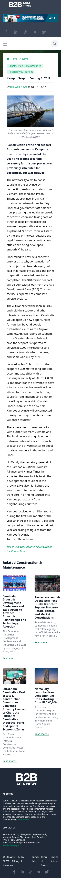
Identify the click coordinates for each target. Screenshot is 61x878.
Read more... (10, 658)
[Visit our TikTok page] (25, 32)
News (25, 58)
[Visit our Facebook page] (6, 32)
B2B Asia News (19, 86)
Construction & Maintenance (24, 65)
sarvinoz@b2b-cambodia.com (26, 842)
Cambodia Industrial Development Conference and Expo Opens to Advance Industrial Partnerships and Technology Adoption (14, 611)
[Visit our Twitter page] (44, 32)
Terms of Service (44, 861)
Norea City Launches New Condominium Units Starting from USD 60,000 (46, 695)
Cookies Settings (54, 859)
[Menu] (5, 44)
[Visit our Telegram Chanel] (34, 32)
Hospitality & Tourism (20, 71)
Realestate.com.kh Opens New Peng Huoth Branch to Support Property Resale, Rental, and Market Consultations (47, 607)
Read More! (23, 819)
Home (14, 58)
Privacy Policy (35, 859)
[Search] (54, 43)
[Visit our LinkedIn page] (15, 32)
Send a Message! (11, 845)
